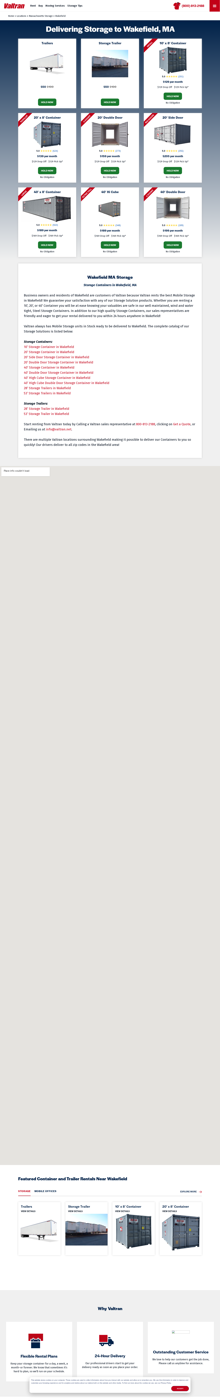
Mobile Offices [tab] (45, 1191)
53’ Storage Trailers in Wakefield (47, 393)
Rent (33, 5)
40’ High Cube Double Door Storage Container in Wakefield (66, 383)
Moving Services (55, 5)
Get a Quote (182, 424)
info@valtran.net (58, 429)
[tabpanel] (110, 1225)
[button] (215, 6)
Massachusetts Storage (41, 16)
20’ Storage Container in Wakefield (49, 352)
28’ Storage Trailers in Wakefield (47, 388)
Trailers (26, 1206)
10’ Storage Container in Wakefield (49, 347)
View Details (28, 1210)
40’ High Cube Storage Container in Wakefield (57, 378)
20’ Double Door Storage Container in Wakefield (58, 362)
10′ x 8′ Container (128, 1206)
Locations (21, 16)
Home (11, 16)
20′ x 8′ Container (175, 1206)
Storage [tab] (24, 1191)
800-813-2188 (145, 424)
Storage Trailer (79, 1206)
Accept (180, 1388)
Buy (40, 5)
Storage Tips (74, 5)
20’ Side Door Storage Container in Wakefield (56, 357)
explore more (188, 1191)
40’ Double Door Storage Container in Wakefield (58, 373)
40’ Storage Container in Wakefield (49, 367)
